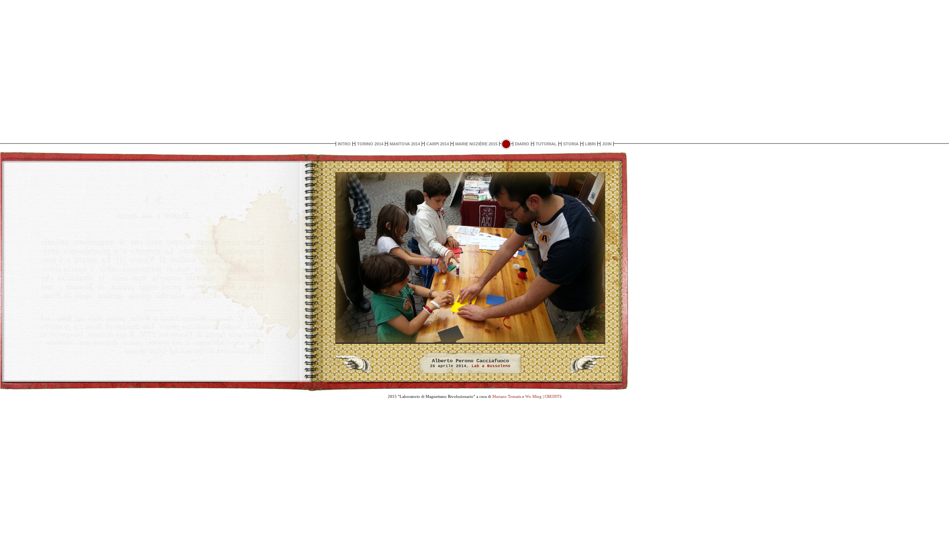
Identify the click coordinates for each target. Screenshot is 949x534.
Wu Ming (533, 396)
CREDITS (553, 396)
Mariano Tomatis (506, 396)
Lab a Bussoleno (491, 366)
